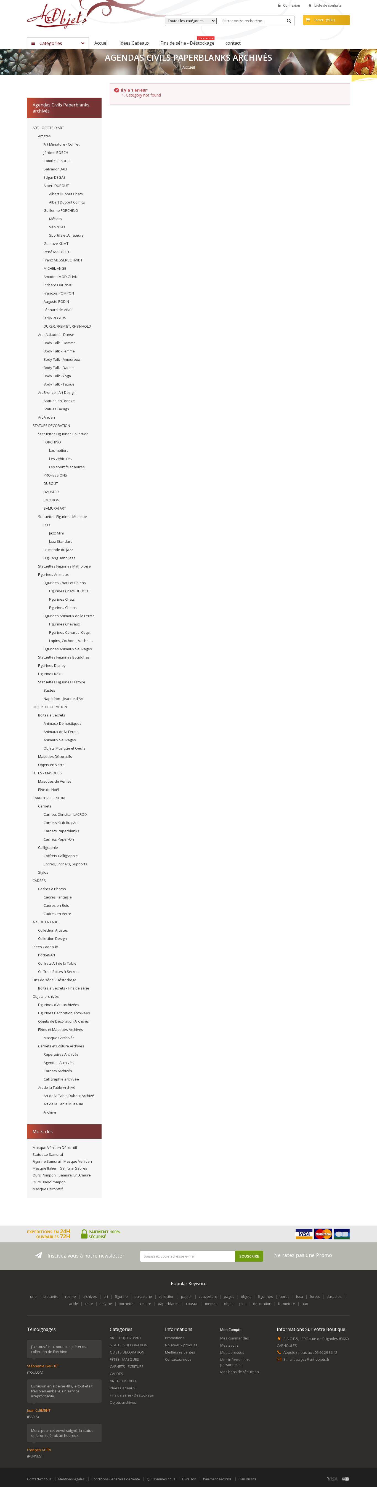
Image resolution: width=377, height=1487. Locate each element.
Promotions (174, 1337)
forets (315, 1296)
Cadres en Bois (56, 905)
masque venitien (77, 1161)
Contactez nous (39, 1479)
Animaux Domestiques (62, 723)
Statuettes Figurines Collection (63, 433)
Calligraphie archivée (61, 1079)
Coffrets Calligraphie (61, 855)
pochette (126, 1303)
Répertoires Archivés (61, 1054)
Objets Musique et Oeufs (65, 748)
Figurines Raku (50, 673)
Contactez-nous (178, 1359)
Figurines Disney (52, 665)
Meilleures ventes (180, 1352)
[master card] (345, 1479)
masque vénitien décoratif (55, 1147)
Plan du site (247, 1479)
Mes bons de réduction (239, 1371)
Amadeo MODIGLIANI (61, 276)
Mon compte (230, 1329)
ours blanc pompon (49, 1182)
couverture (208, 1296)
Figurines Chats (62, 599)
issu (299, 1296)
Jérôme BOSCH (56, 152)
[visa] (332, 1479)
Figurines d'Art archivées (58, 1004)
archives (90, 1296)
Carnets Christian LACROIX (65, 814)
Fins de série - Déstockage (54, 979)
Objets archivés (46, 996)
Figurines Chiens (63, 607)
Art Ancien (46, 417)
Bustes (49, 690)
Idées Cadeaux (45, 946)
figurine (121, 1296)
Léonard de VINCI (58, 309)
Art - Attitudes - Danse (56, 334)
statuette (51, 1296)
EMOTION (51, 500)
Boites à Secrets (51, 715)
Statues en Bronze (59, 400)
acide (73, 1303)
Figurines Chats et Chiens (65, 582)
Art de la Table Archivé (56, 1087)
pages (229, 1296)
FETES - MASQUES (47, 773)
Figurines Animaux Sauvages (68, 648)
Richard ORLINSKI (58, 284)
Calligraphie (48, 847)
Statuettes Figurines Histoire (61, 682)
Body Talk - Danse (59, 367)
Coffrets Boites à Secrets (58, 971)
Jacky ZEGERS (55, 317)
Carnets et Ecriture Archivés (61, 1046)
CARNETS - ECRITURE (49, 797)
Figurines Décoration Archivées (64, 1012)
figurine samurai (47, 1161)
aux (305, 1303)
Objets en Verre (51, 764)
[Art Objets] (57, 16)
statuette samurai (48, 1154)
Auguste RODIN (56, 301)
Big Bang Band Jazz (59, 557)
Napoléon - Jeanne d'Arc (64, 698)
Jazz (47, 524)
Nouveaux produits (181, 1344)
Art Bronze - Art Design (57, 392)
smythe (106, 1303)
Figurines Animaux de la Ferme (69, 615)
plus (242, 1303)
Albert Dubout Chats (66, 193)
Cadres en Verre (57, 913)
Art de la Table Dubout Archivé (69, 1095)
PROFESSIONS (55, 475)
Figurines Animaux (53, 574)
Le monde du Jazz (58, 549)
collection (166, 1296)
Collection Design (52, 938)
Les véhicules (60, 458)
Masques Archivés (59, 1037)
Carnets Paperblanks (61, 830)
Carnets (44, 806)
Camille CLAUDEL (57, 160)
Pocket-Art (46, 955)
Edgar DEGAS (55, 177)
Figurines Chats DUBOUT (69, 591)
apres (285, 1296)
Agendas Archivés (59, 1062)
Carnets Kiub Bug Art (61, 822)
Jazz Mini (56, 533)
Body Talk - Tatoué (59, 384)
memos (211, 1303)
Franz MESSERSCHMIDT (63, 260)
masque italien (45, 1168)
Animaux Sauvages (60, 739)
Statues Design (56, 408)
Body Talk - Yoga (57, 375)
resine (70, 1296)
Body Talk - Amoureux (62, 359)
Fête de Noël (48, 789)
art (105, 1296)
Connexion (291, 5)
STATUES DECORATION (51, 425)
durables (334, 1296)
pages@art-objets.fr (313, 1359)
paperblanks (168, 1303)
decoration (262, 1303)
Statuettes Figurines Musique (62, 516)
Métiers (55, 218)
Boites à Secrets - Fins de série (63, 988)
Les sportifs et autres (67, 466)
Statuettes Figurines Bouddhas (64, 657)
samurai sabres (73, 1168)
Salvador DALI (55, 169)
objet (228, 1303)
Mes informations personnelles (235, 1362)
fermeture (286, 1303)
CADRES (39, 880)
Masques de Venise (54, 781)
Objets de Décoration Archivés (63, 1021)
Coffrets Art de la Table (57, 963)
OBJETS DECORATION (50, 706)
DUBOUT (51, 483)
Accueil (188, 67)
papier (186, 1296)
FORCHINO (52, 442)
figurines (265, 1296)
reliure (145, 1303)
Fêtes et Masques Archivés (60, 1029)
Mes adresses (232, 1352)
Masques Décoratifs (55, 756)
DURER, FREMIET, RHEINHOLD (67, 326)
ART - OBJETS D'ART (48, 127)
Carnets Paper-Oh (59, 839)
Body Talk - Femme (59, 351)
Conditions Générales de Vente (115, 1479)
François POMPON (59, 293)
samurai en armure (75, 1175)
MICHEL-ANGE (55, 268)
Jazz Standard (61, 541)
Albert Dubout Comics (67, 202)
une (33, 1296)
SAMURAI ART (55, 508)
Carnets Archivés (58, 1070)
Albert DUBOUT (56, 185)
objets (246, 1296)
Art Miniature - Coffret (61, 144)
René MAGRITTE (57, 251)
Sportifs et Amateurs (66, 235)
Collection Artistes (53, 930)
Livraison (189, 1479)
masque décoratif (48, 1188)
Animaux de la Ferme (61, 731)
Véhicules (57, 226)
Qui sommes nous (161, 1479)
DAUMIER (51, 491)
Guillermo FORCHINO (61, 210)
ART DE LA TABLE (46, 921)
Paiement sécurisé (217, 1479)
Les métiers (58, 450)
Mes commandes (234, 1338)
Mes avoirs (229, 1345)
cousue (192, 1303)
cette (89, 1303)
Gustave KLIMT (56, 243)
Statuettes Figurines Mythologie (64, 566)
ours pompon (44, 1175)
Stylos (43, 872)
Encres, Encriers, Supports (65, 864)
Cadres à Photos (52, 888)
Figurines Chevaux (64, 624)
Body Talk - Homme (60, 342)
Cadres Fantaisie (58, 897)
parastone (143, 1296)
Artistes (44, 135)
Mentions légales (71, 1479)
